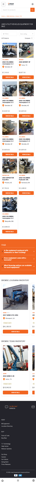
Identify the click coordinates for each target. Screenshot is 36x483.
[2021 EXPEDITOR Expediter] (9, 166)
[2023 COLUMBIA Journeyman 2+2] (9, 88)
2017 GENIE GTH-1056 (10, 315)
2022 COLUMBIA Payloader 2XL (24, 178)
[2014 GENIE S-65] (15, 358)
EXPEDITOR (5, 175)
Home (3, 16)
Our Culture (4, 459)
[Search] (32, 10)
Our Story (4, 454)
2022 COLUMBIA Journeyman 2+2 (7, 63)
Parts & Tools (5, 435)
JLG (33, 373)
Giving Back (4, 462)
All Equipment (5, 423)
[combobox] (18, 10)
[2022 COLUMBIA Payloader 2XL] (26, 166)
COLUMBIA (5, 59)
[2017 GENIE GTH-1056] (15, 297)
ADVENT (21, 59)
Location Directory (7, 426)
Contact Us (12, 408)
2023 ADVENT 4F (24, 62)
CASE (33, 312)
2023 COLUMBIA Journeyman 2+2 (7, 101)
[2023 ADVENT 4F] (26, 50)
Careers (3, 457)
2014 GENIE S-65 (8, 376)
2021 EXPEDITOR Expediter (8, 178)
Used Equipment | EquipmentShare (20, 472)
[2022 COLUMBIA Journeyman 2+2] (9, 50)
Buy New (4, 438)
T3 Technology (5, 444)
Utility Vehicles (10, 16)
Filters (7, 34)
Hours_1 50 (19, 16)
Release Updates (6, 449)
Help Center (4, 446)
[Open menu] (3, 4)
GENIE (4, 312)
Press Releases (6, 464)
